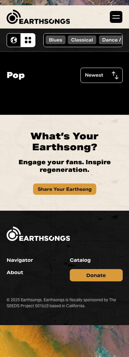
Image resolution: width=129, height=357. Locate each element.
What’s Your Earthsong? (64, 141)
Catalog (80, 260)
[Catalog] (28, 40)
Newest (94, 75)
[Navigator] (14, 40)
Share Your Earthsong (65, 189)
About (15, 272)
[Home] (38, 17)
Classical (82, 40)
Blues (55, 40)
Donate (96, 275)
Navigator (20, 260)
